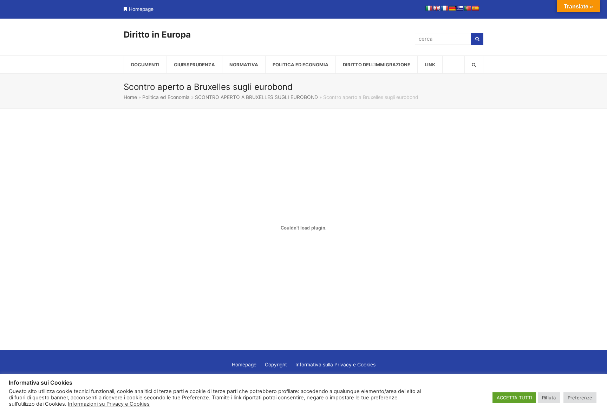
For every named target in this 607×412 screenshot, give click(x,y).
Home (130, 97)
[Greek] (459, 8)
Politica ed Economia (166, 97)
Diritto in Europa (157, 34)
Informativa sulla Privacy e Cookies (335, 364)
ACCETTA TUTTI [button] (514, 397)
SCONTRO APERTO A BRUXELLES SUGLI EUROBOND (256, 97)
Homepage (141, 9)
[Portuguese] (467, 8)
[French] (444, 8)
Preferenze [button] (580, 397)
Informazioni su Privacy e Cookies (109, 404)
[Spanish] (475, 8)
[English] (436, 8)
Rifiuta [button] (549, 397)
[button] (474, 64)
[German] (452, 8)
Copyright (276, 364)
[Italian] (428, 8)
